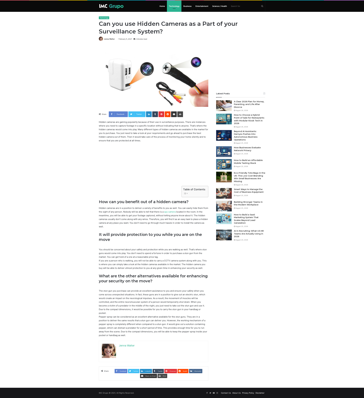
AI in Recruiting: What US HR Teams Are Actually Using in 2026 (249, 234)
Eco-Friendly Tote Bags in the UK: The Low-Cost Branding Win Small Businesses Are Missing (249, 177)
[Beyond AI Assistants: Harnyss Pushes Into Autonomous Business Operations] (224, 135)
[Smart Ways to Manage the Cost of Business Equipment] (224, 193)
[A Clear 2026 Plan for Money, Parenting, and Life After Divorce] (224, 105)
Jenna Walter (109, 39)
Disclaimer (260, 393)
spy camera (170, 211)
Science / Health (219, 6)
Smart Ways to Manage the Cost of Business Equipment (249, 190)
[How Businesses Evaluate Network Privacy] (224, 151)
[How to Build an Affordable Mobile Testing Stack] (224, 164)
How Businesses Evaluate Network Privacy (247, 149)
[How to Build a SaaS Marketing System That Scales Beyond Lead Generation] (224, 218)
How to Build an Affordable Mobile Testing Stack (248, 161)
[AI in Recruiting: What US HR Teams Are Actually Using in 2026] (224, 235)
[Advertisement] (153, 166)
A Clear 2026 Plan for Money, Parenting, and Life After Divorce (249, 104)
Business (187, 6)
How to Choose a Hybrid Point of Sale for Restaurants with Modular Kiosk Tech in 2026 (249, 119)
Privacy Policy (248, 393)
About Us (236, 393)
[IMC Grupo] (111, 6)
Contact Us (226, 393)
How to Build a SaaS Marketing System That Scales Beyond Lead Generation (246, 218)
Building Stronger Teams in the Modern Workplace (248, 203)
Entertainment (202, 6)
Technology (174, 6)
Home (162, 6)
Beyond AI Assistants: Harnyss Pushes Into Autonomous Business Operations (246, 135)
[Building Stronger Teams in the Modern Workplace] (224, 206)
